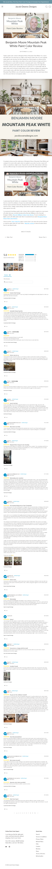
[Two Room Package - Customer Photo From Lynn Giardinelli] (16, 265)
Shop (37, 851)
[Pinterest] (9, 846)
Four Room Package (8, 747)
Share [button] (6, 301)
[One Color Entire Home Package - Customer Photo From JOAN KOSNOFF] (11, 265)
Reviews (38, 848)
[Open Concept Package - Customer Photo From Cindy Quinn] (6, 269)
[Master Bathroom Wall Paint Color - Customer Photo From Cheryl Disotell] (20, 265)
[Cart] (49, 6)
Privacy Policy (39, 839)
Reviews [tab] (6, 275)
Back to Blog (26, 231)
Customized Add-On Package (10, 298)
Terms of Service (40, 853)
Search (38, 834)
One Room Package (8, 390)
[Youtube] (6, 846)
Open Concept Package (8, 607)
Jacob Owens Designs (26, 6)
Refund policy (39, 856)
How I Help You (16, 221)
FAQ (37, 844)
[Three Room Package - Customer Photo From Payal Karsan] (6, 265)
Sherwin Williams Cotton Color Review (23, 215)
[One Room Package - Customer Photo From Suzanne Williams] (11, 269)
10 (34, 813)
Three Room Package (8, 465)
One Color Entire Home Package (10, 342)
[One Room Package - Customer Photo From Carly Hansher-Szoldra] (16, 269)
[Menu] (2, 6)
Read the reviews (29, 223)
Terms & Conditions (41, 836)
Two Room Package (8, 492)
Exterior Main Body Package (9, 586)
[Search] (46, 6)
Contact (38, 846)
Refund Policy (39, 841)
